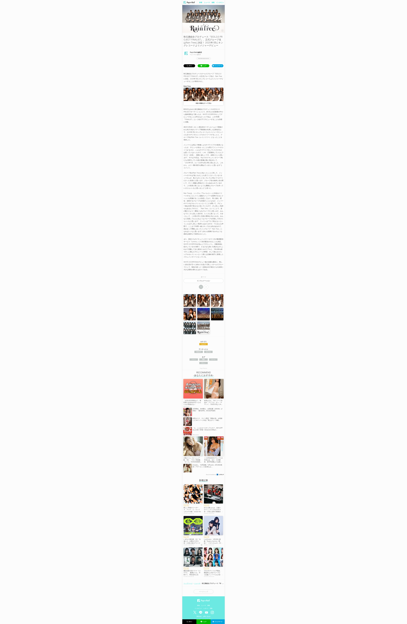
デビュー (203, 363)
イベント (194, 359)
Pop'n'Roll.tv (203, 368)
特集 (211, 608)
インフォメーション (203, 281)
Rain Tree (208, 351)
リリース (213, 359)
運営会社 (199, 616)
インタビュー (220, 2)
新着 (200, 2)
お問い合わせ (206, 616)
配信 (203, 359)
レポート (206, 608)
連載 (213, 2)
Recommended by (211, 474)
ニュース (207, 2)
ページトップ (203, 591)
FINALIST (198, 351)
